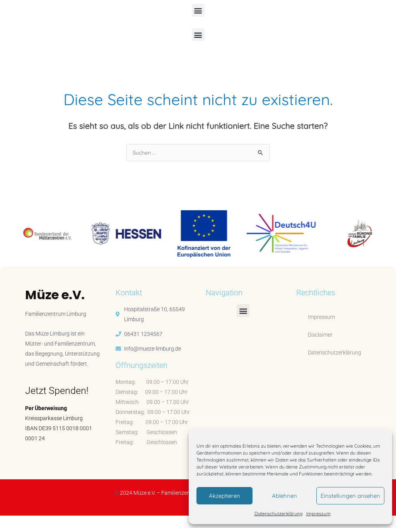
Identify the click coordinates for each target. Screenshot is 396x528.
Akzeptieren (224, 495)
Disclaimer (320, 335)
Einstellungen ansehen (350, 495)
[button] (198, 10)
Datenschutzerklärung (278, 513)
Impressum (318, 513)
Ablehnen (284, 495)
